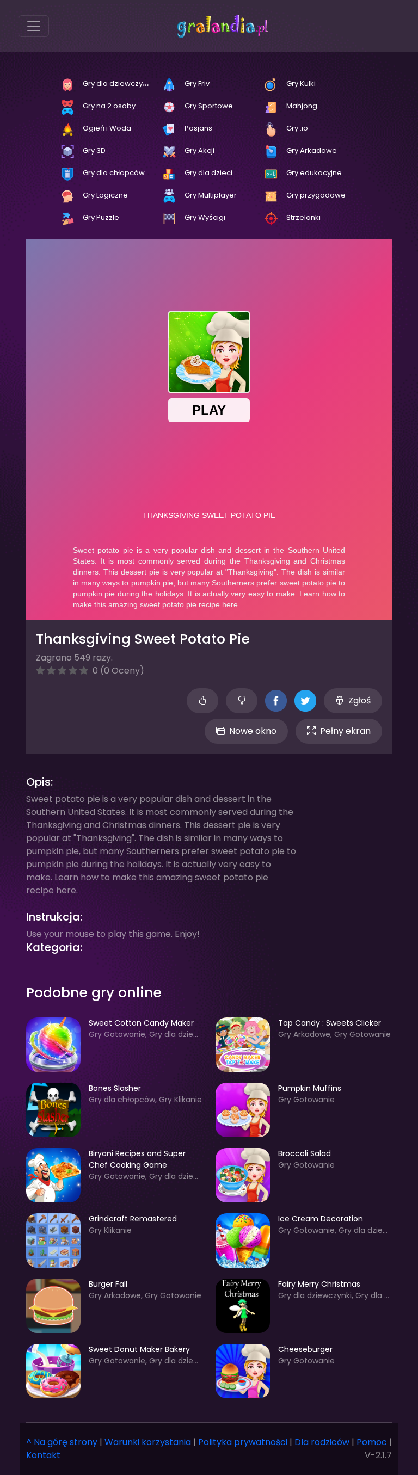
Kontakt (43, 1455)
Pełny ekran (345, 731)
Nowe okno (252, 731)
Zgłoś (359, 700)
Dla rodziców (321, 1442)
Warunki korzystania (147, 1442)
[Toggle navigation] (34, 26)
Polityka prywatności (242, 1442)
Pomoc (371, 1442)
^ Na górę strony (61, 1442)
